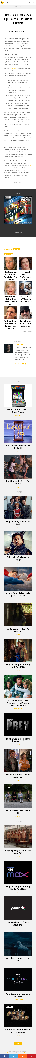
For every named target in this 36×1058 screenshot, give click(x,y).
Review (8, 677)
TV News (18, 451)
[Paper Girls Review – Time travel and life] (18, 796)
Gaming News (18, 415)
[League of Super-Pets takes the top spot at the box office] (18, 579)
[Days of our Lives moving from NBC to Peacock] (18, 431)
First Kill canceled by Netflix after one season (18, 482)
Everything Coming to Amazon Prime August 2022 (18, 851)
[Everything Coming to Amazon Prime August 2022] (18, 836)
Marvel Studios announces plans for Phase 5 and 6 (18, 995)
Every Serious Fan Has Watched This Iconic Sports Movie (25, 299)
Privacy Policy (27, 1052)
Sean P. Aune (19, 344)
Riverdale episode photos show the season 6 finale (18, 775)
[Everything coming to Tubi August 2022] (18, 507)
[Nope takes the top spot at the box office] (18, 944)
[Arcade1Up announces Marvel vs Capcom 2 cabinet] (18, 395)
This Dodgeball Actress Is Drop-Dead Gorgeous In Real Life (25, 275)
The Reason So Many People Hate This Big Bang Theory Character (10, 325)
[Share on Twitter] (13, 1056)
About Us (13, 1052)
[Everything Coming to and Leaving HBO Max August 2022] (18, 872)
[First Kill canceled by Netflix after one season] (18, 467)
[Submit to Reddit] (22, 1056)
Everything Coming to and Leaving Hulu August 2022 (18, 740)
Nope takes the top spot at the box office (18, 959)
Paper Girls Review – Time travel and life (18, 811)
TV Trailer (9, 534)
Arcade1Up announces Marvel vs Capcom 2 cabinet (18, 410)
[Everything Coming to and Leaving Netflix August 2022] (18, 650)
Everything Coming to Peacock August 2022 (18, 923)
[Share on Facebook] (4, 1056)
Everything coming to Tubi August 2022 (18, 522)
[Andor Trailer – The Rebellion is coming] (18, 543)
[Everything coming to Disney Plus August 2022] (18, 614)
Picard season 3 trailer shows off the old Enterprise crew (18, 1030)
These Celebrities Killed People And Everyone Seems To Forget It (11, 300)
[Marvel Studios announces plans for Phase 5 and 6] (18, 979)
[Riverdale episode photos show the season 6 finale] (18, 760)
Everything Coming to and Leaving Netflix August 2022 (18, 665)
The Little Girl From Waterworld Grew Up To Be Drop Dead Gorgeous (10, 275)
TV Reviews (18, 816)
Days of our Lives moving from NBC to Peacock (18, 446)
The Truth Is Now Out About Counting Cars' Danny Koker (25, 323)
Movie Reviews (18, 709)
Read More (18, 364)
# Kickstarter (8, 249)
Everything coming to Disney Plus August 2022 (18, 630)
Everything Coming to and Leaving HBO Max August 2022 (18, 887)
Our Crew (7, 1052)
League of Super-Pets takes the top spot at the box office (18, 594)
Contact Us (20, 1052)
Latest (18, 1043)
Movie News (18, 599)
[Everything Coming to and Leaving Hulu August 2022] (18, 724)
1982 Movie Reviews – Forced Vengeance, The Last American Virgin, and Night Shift (18, 703)
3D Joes (14, 69)
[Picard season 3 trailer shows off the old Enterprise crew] (18, 1015)
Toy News (17, 249)
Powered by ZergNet (27, 331)
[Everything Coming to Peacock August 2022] (18, 908)
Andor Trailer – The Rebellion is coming (18, 558)
